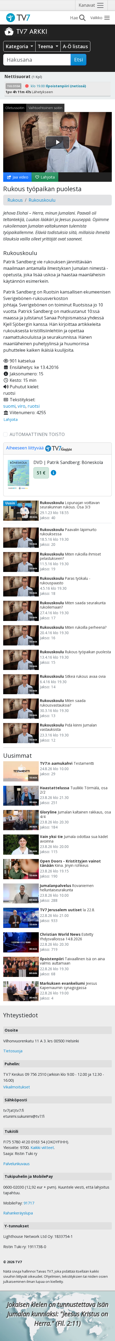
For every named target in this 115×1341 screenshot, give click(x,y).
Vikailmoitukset (16, 1086)
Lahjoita (47, 177)
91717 (29, 1203)
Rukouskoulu (42, 200)
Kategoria (17, 46)
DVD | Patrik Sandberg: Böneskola (68, 462)
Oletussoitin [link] (14, 107)
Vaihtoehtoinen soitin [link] (45, 107)
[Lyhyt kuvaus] (53, 473)
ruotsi (34, 406)
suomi (9, 406)
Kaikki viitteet (42, 1147)
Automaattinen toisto (37, 434)
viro (21, 406)
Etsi (78, 59)
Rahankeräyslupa (18, 1213)
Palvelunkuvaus (16, 1163)
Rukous (15, 200)
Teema (46, 46)
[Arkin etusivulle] (26, 31)
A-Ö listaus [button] (75, 46)
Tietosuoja (12, 1050)
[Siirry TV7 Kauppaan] (58, 448)
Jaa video (19, 177)
